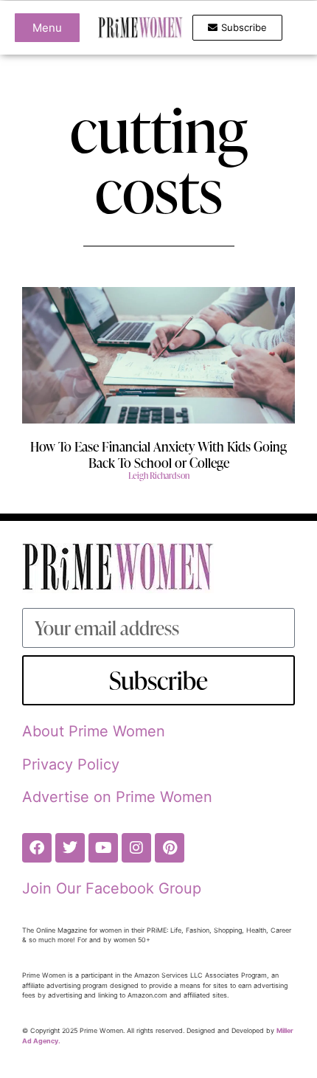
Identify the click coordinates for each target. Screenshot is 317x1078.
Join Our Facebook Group (111, 888)
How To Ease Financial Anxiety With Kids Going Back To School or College (158, 454)
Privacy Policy (70, 764)
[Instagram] (136, 848)
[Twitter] (70, 848)
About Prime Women (93, 731)
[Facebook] (37, 848)
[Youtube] (103, 848)
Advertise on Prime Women (117, 797)
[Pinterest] (169, 848)
